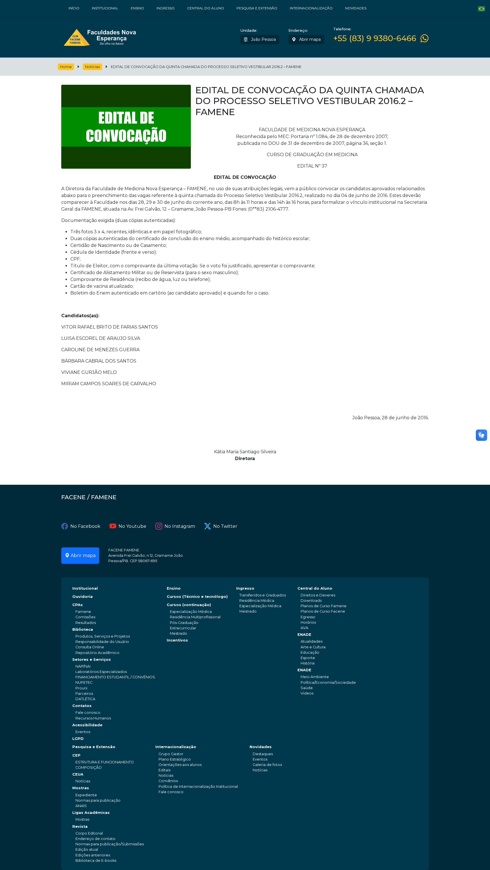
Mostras (80, 788)
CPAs (77, 605)
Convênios (168, 781)
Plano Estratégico (175, 759)
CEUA (77, 774)
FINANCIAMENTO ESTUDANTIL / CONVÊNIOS (115, 677)
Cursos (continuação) (189, 605)
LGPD (78, 738)
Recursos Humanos (93, 718)
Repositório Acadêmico (97, 653)
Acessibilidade (87, 725)
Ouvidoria (82, 596)
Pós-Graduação (184, 623)
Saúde (307, 688)
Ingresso (166, 8)
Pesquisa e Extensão (256, 8)
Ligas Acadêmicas (91, 812)
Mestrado (178, 633)
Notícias (92, 67)
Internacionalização (311, 8)
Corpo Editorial (89, 833)
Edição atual (86, 849)
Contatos (82, 706)
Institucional (105, 8)
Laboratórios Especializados (101, 672)
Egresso (308, 617)
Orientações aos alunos (180, 765)
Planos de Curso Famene (324, 606)
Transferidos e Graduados (262, 595)
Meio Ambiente (315, 677)
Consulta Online (89, 647)
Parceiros (84, 693)
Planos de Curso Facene (323, 611)
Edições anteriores (92, 855)
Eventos (82, 732)
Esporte (308, 658)
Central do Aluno (205, 8)
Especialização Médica (191, 611)
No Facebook (85, 526)
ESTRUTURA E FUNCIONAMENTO (104, 762)
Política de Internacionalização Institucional (198, 786)
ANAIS (81, 806)
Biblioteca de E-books (95, 860)
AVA (304, 628)
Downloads (311, 600)
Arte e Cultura (313, 647)
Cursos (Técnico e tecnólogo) (197, 596)
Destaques (263, 754)
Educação (310, 652)
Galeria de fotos (267, 765)
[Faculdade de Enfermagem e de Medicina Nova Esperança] (99, 36)
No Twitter (225, 526)
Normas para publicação (98, 800)
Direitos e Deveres (318, 595)
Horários (308, 622)
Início (74, 8)
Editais (164, 770)
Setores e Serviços (91, 659)
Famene (83, 611)
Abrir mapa (309, 39)
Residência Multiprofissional (195, 617)
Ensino (137, 8)
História (307, 663)
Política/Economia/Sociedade (328, 682)
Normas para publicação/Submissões (109, 844)
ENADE (304, 634)
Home (66, 67)
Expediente (86, 795)
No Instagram (179, 526)
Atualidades (311, 641)
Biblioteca (82, 629)
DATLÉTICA (85, 699)
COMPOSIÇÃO (88, 767)
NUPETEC (83, 682)
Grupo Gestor (171, 754)
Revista (80, 826)
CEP (76, 755)
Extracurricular (183, 628)
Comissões (85, 617)
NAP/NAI (82, 666)
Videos (307, 693)
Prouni (81, 688)
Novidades (355, 8)
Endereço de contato (95, 839)
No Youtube (132, 526)
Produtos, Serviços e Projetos (102, 636)
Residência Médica (256, 600)
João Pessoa (263, 39)
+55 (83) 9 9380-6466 (374, 38)
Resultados (85, 623)
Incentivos (177, 640)
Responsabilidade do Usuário (102, 642)
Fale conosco (87, 712)
